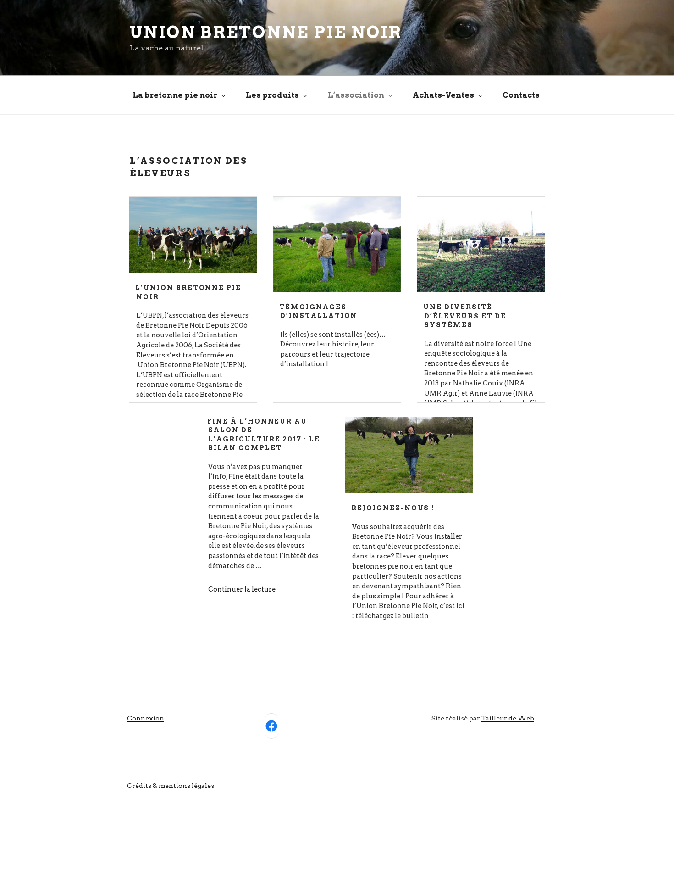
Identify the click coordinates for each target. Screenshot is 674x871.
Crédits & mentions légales (170, 785)
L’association (356, 95)
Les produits (272, 95)
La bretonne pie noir (175, 95)
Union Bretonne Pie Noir (266, 32)
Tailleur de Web (507, 718)
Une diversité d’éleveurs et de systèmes (464, 316)
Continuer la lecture (242, 589)
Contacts (521, 95)
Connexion (145, 718)
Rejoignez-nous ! (392, 508)
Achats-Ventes (443, 95)
